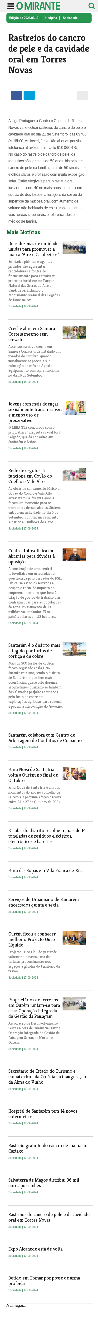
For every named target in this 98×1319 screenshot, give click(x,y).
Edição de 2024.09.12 (23, 18)
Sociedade (70, 18)
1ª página (50, 18)
